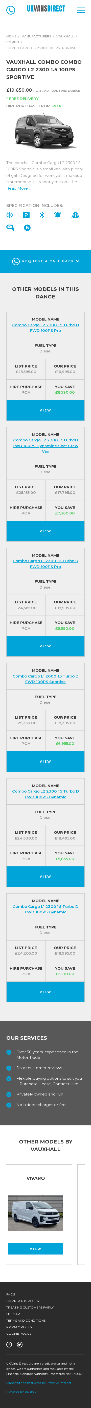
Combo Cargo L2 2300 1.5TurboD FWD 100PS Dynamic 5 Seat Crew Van (45, 446)
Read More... (18, 188)
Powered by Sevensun (22, 1391)
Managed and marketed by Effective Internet (38, 1383)
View (46, 410)
